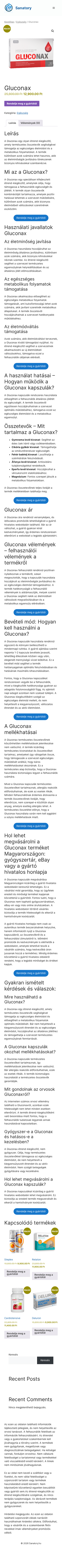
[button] (52, 31)
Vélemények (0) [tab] (30, 123)
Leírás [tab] (12, 123)
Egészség (21, 22)
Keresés (13, 1354)
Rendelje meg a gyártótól (22, 103)
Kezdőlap (9, 22)
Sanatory (23, 8)
